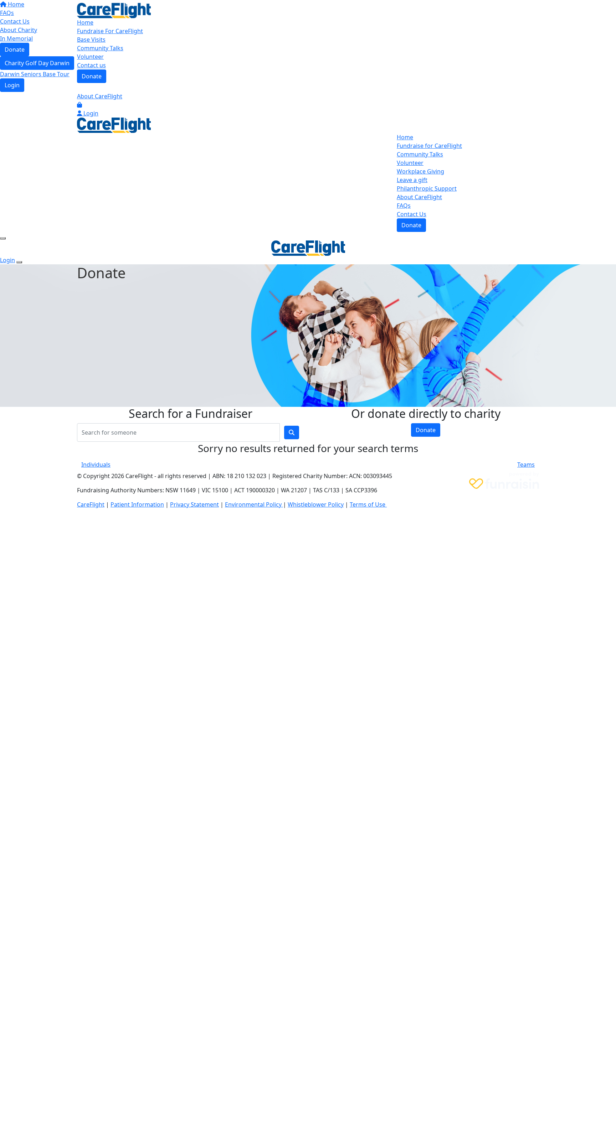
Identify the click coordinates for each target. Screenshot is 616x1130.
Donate (92, 76)
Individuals (96, 464)
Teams (526, 464)
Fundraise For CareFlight (110, 31)
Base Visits (91, 39)
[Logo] (114, 10)
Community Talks (100, 48)
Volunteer (90, 57)
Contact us (91, 65)
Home (85, 22)
